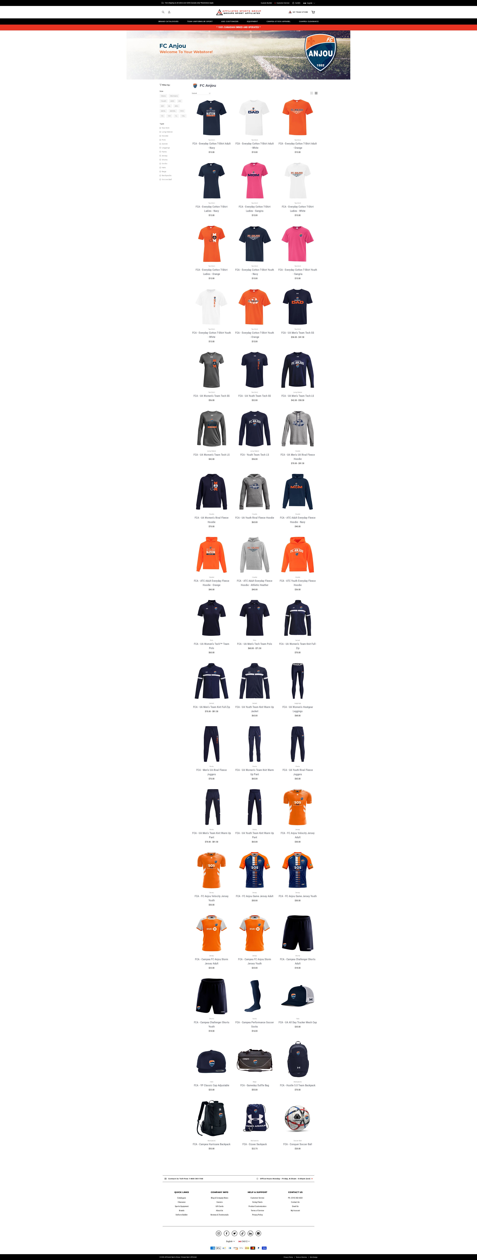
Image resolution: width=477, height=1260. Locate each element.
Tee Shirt (165, 128)
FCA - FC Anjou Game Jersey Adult (254, 896)
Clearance (182, 1202)
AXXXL (173, 111)
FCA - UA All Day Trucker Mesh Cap (298, 1022)
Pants (164, 152)
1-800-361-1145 (196, 1179)
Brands (181, 1210)
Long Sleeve (167, 132)
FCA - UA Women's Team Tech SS (212, 395)
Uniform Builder (182, 1215)
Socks (164, 163)
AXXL (163, 111)
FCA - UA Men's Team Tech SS (297, 332)
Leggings (166, 148)
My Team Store (300, 12)
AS (180, 101)
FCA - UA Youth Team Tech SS (254, 395)
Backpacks (166, 175)
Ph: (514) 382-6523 (295, 1198)
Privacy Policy (257, 1215)
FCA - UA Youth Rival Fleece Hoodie (254, 517)
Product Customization (257, 1206)
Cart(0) (297, 3)
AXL (176, 106)
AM (162, 106)
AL (169, 106)
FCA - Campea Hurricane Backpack (211, 1144)
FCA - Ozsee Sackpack (254, 1144)
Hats (164, 167)
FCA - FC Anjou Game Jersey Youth (298, 896)
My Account (295, 1210)
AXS (172, 101)
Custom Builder (266, 3)
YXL (183, 116)
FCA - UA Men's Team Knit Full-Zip (211, 707)
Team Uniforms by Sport (200, 21)
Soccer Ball (167, 179)
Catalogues (181, 1198)
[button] (309, 3)
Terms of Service (257, 1210)
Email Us (295, 1206)
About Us (219, 1210)
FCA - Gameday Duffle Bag (254, 1085)
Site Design (313, 1257)
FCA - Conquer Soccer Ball (297, 1144)
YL (176, 116)
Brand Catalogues (169, 21)
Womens (174, 96)
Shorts (164, 160)
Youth (163, 101)
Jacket (165, 144)
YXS (182, 111)
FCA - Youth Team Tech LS (254, 454)
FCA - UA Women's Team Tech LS (212, 454)
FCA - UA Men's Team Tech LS (297, 395)
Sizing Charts (257, 1202)
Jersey (164, 156)
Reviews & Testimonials (220, 1215)
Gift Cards (219, 1206)
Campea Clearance (308, 21)
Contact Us (295, 1202)
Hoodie (165, 136)
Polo (164, 140)
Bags (164, 171)
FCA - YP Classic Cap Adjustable (211, 1085)
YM (169, 116)
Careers (220, 1202)
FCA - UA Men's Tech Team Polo (254, 643)
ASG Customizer (229, 21)
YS (162, 116)
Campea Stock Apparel (278, 21)
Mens (163, 96)
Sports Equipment (182, 1206)
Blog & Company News (219, 1198)
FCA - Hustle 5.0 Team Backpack (297, 1085)
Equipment (252, 21)
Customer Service (282, 3)
